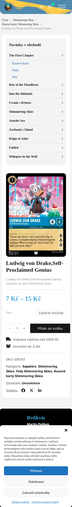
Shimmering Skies (23, 20)
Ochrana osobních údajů (45, 501)
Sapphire (29, 366)
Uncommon (31, 383)
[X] (32, 391)
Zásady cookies (20, 501)
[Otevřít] (62, 7)
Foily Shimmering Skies (34, 371)
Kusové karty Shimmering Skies (20, 24)
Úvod (5, 20)
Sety (15, 77)
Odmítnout (36, 482)
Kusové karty (20, 63)
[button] (66, 430)
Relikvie (36, 418)
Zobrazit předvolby (36, 493)
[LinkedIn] (40, 391)
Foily (15, 70)
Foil (8, 313)
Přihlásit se (41, 7)
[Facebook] (23, 391)
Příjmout (36, 471)
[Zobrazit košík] (50, 7)
